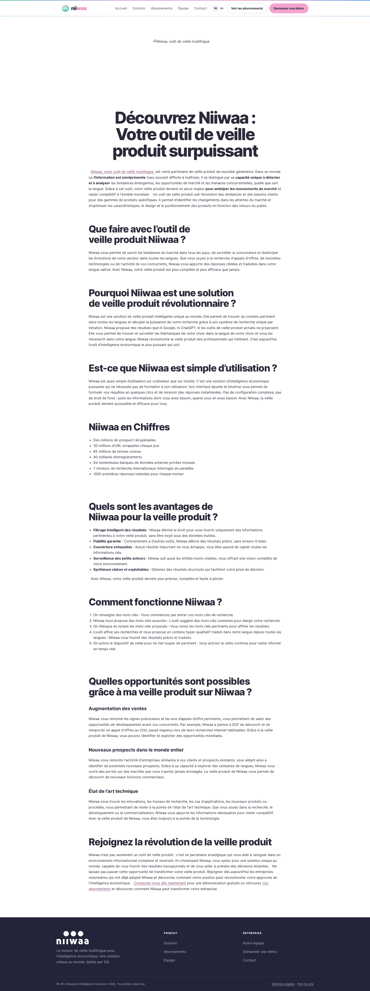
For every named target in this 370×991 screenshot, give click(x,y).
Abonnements (162, 8)
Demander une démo (289, 8)
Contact (200, 8)
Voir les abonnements (247, 8)
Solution (139, 8)
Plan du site (305, 984)
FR (215, 8)
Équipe (183, 8)
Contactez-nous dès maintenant (160, 883)
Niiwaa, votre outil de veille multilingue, (122, 171)
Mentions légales (283, 984)
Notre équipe (253, 943)
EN (221, 8)
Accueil (121, 8)
